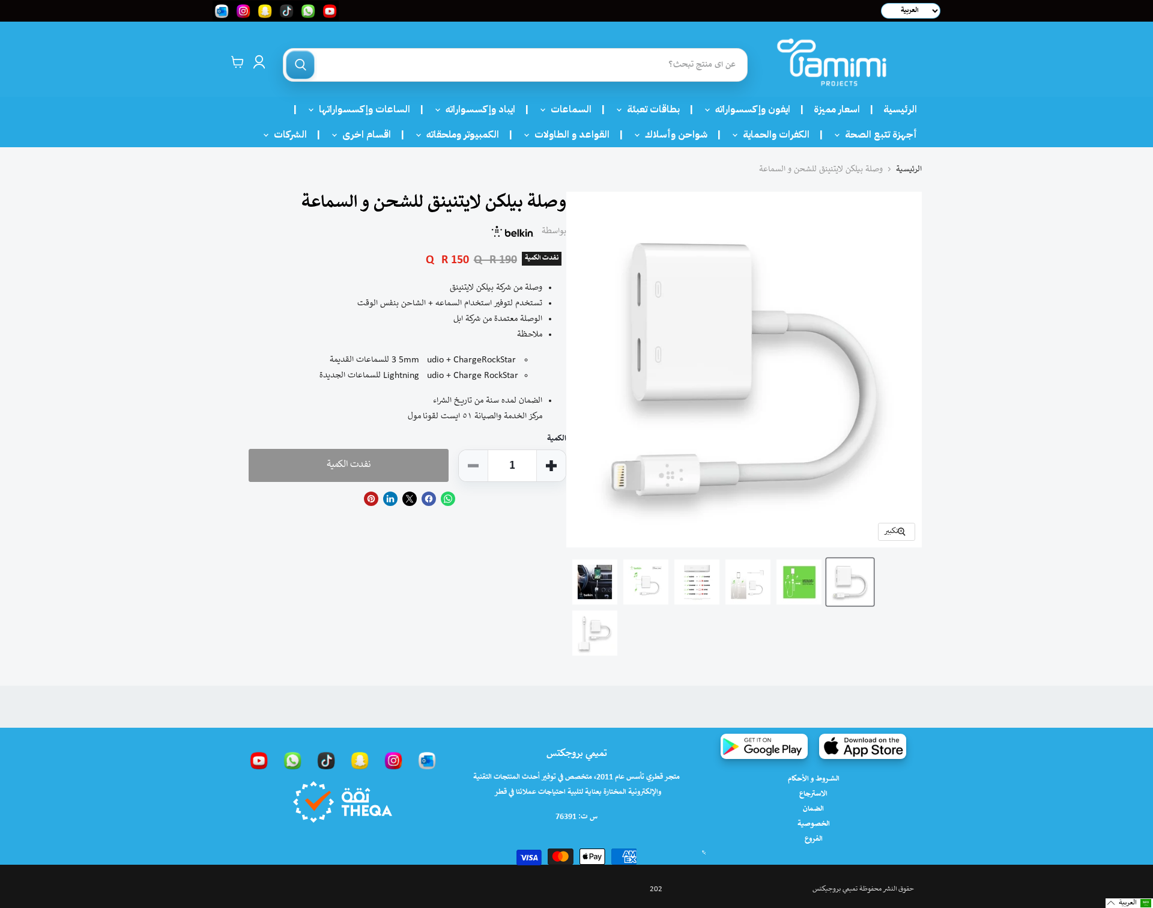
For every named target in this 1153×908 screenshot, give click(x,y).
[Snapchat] (359, 760)
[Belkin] (513, 231)
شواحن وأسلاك (672, 134)
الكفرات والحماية (773, 134)
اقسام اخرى (363, 134)
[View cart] (237, 62)
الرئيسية (900, 109)
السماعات (567, 109)
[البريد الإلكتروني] (427, 760)
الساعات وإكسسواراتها (361, 109)
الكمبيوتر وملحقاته (459, 134)
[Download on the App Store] (862, 746)
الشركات (287, 134)
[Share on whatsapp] (448, 499)
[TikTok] (326, 760)
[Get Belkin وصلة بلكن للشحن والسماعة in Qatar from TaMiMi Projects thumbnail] (799, 582)
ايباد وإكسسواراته (476, 109)
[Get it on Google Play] (764, 746)
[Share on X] (409, 499)
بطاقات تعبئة (650, 109)
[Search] (300, 64)
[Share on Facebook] (429, 499)
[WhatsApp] (292, 760)
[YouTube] (258, 760)
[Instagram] (393, 760)
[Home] (832, 62)
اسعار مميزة (837, 109)
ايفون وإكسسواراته (749, 109)
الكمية (556, 438)
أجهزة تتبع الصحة (877, 134)
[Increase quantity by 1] (551, 465)
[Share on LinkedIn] (390, 499)
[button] (1129, 903)
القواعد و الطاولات (568, 134)
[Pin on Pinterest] (371, 499)
